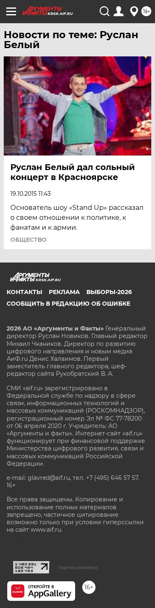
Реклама (64, 292)
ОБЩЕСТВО (28, 240)
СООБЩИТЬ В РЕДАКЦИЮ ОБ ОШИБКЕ (68, 303)
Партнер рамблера (78, 567)
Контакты (24, 292)
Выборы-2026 (109, 292)
